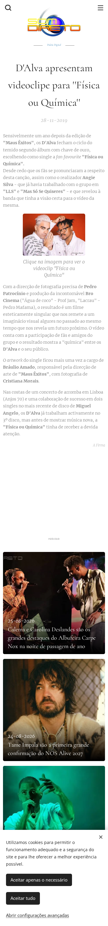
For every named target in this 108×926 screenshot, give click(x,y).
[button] (8, 7)
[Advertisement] (55, 490)
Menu (100, 8)
